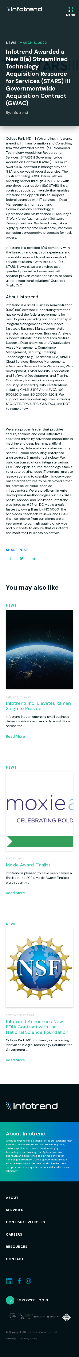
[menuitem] (17, 1198)
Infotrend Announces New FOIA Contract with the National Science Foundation (37, 1026)
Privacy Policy (28, 1338)
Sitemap (11, 1338)
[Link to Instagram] (28, 1281)
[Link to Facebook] (19, 1281)
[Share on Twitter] (21, 558)
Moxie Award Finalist (28, 865)
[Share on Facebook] (10, 558)
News (11, 43)
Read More (15, 736)
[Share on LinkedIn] (33, 558)
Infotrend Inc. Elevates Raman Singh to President (38, 706)
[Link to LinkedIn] (9, 1281)
